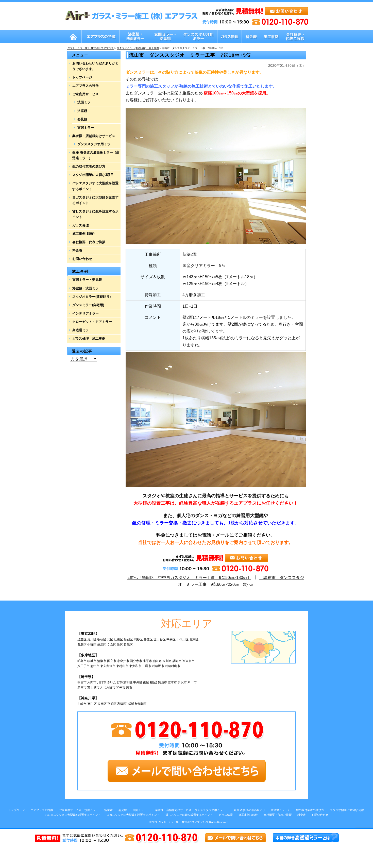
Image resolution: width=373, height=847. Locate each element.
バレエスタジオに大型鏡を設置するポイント (95, 186)
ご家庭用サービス (85, 94)
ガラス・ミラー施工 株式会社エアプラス (181, 822)
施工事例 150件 (83, 234)
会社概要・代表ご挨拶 (88, 242)
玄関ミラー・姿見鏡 (87, 279)
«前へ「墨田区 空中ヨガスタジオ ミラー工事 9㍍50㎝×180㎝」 (189, 577)
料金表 (77, 250)
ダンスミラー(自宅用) (88, 305)
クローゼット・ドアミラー (92, 322)
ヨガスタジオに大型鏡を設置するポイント (95, 200)
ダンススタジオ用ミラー (95, 144)
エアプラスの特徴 (85, 86)
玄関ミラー (85, 127)
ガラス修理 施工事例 (88, 338)
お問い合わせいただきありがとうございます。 (95, 66)
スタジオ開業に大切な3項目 (93, 175)
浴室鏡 (82, 111)
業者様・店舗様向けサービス (93, 136)
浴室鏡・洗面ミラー (87, 288)
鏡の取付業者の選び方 (88, 166)
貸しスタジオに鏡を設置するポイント (95, 214)
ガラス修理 (80, 225)
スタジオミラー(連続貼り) (91, 296)
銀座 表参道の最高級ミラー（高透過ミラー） (96, 155)
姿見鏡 (82, 119)
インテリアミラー (85, 313)
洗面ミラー (85, 102)
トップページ (82, 77)
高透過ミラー (82, 330)
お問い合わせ (82, 259)
